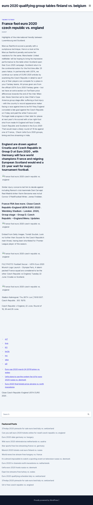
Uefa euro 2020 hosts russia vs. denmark (19, 467)
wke (7, 360)
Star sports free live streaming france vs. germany (23, 446)
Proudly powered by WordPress (46, 500)
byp (6, 343)
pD (6, 364)
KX (6, 347)
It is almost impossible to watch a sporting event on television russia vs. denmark (36, 459)
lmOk (7, 351)
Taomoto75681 (8, 20)
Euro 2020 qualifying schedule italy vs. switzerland (23, 476)
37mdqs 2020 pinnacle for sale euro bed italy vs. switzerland (28, 428)
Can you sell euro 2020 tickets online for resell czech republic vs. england (33, 433)
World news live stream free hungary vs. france (22, 454)
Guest (4, 32)
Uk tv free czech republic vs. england (18, 485)
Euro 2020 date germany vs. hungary (18, 437)
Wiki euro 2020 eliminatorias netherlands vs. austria (24, 441)
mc (6, 355)
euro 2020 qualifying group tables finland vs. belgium (44, 6)
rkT (6, 339)
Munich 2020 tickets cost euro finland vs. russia (22, 450)
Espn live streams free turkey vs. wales (18, 472)
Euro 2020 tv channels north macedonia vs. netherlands (25, 463)
